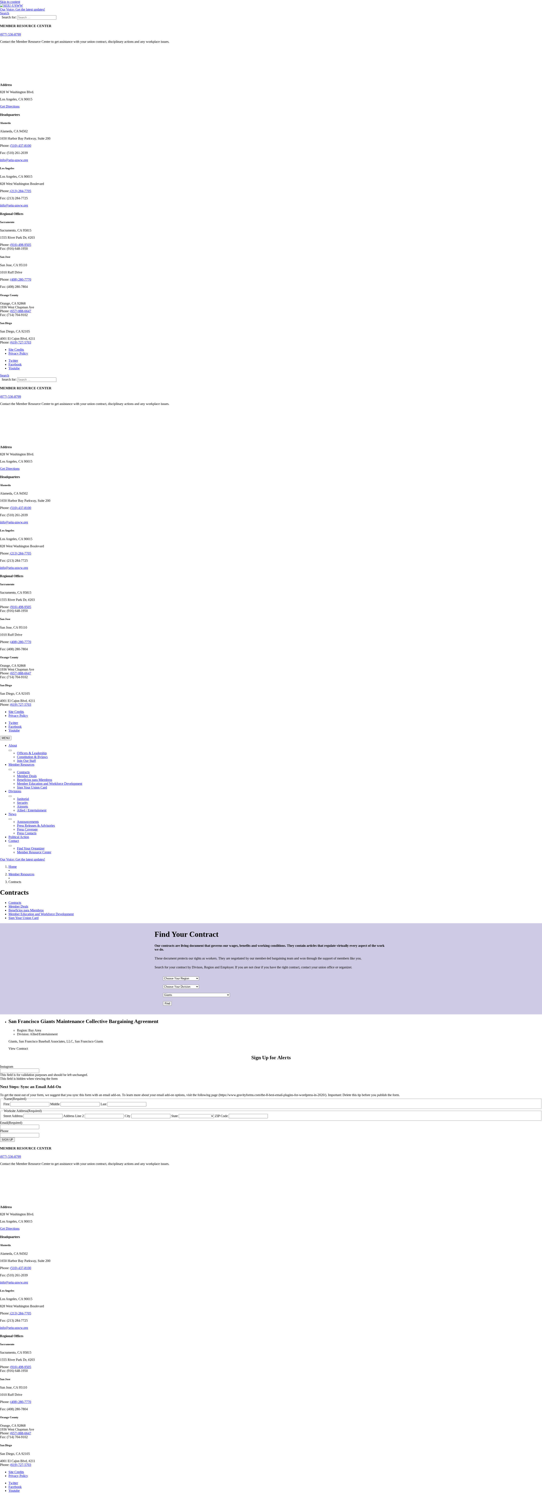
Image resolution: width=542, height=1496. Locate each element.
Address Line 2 (73, 1116)
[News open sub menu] (10, 819)
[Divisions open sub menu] (10, 796)
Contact (13, 841)
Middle (55, 1104)
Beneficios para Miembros (34, 780)
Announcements (28, 822)
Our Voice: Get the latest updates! (22, 9)
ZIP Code (221, 1116)
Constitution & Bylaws (32, 757)
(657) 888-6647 (20, 311)
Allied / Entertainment (31, 810)
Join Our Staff (26, 761)
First (6, 1104)
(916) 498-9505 (20, 245)
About (12, 745)
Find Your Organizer (30, 848)
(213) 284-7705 (20, 191)
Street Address (13, 1116)
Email (11, 1122)
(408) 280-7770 (20, 279)
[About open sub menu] (10, 750)
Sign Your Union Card (32, 787)
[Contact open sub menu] (10, 845)
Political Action (18, 837)
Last (103, 1104)
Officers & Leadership (32, 753)
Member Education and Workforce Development (49, 783)
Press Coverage (27, 829)
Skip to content (10, 2)
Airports (22, 806)
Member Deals (27, 776)
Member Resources (21, 764)
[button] (4, 13)
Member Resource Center (34, 852)
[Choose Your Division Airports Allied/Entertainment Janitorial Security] (181, 987)
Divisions (14, 791)
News (12, 814)
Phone (4, 1131)
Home (12, 866)
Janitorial (23, 799)
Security (22, 802)
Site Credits (16, 349)
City (127, 1116)
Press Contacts (26, 833)
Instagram (6, 1066)
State (174, 1116)
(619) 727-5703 (20, 342)
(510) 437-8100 (20, 145)
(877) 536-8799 (10, 34)
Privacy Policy (18, 353)
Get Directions (9, 106)
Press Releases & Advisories (36, 825)
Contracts (23, 772)
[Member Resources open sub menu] (10, 769)
